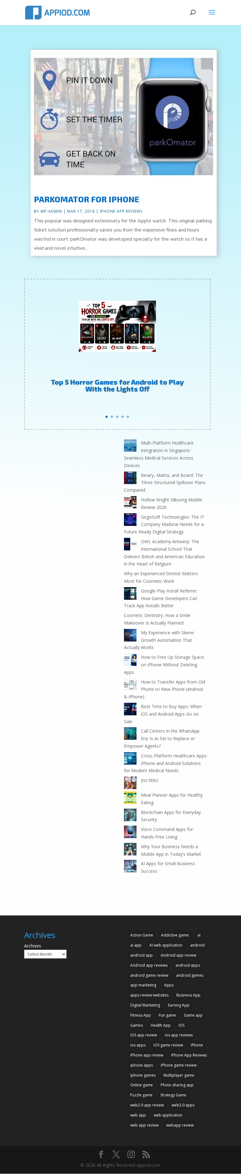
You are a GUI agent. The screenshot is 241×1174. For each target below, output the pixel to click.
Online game (141, 1085)
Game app (193, 1015)
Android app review (178, 955)
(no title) (149, 780)
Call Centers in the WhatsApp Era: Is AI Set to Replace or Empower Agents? (162, 738)
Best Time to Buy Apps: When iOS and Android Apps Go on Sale (163, 713)
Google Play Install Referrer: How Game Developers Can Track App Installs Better (160, 598)
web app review (144, 1125)
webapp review (180, 1125)
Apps (169, 985)
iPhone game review (178, 1065)
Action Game (141, 935)
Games (136, 1025)
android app (141, 955)
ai (199, 935)
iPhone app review (146, 1055)
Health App (161, 1025)
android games (189, 975)
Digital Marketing (145, 1005)
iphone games (143, 1075)
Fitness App (140, 1015)
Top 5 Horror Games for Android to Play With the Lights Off (117, 385)
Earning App (179, 1005)
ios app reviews (179, 1035)
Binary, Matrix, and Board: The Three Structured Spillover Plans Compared (165, 482)
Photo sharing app (177, 1085)
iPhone (197, 1045)
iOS (182, 1025)
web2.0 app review (147, 1105)
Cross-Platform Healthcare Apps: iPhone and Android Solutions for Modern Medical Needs (165, 763)
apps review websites (149, 995)
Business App (188, 995)
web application (168, 1115)
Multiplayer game (178, 1075)
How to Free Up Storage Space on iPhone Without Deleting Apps (164, 664)
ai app (136, 945)
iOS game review (168, 1045)
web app (138, 1115)
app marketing (143, 985)
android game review (149, 975)
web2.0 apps (183, 1105)
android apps (187, 965)
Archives (32, 946)
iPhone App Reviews (121, 211)
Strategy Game (173, 1095)
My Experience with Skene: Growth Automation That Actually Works (159, 640)
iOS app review (143, 1035)
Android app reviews (149, 965)
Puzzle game (141, 1095)
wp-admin (51, 211)
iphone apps (141, 1065)
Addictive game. (175, 935)
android (197, 945)
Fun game (167, 1015)
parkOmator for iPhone (86, 199)
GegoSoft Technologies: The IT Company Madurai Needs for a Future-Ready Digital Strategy (164, 524)
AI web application (165, 945)
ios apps (138, 1045)
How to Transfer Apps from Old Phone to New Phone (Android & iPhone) (164, 689)
